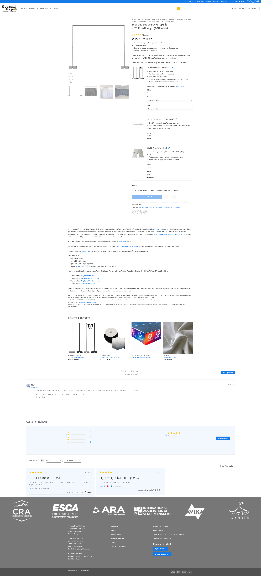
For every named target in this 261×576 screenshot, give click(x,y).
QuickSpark (160, 549)
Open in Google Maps (76, 534)
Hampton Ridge (162, 554)
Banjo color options (87, 276)
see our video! (180, 86)
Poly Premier (162, 234)
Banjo (155, 234)
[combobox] (54, 461)
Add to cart (147, 197)
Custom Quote (200, 1)
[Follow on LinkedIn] (254, 1)
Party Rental (158, 207)
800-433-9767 (189, 1)
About (226, 1)
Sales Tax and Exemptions (162, 538)
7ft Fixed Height (168, 21)
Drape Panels (82, 266)
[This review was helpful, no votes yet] (85, 492)
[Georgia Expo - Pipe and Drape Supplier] (9, 8)
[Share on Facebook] (134, 212)
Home (134, 19)
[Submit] (178, 8)
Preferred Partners (117, 538)
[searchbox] (33, 460)
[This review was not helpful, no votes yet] (89, 492)
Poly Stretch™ (178, 234)
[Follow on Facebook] (248, 1)
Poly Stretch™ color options (90, 281)
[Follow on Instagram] (251, 1)
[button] (238, 1)
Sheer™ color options (88, 283)
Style (148, 97)
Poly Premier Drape (169, 357)
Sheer (169, 234)
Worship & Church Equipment (171, 207)
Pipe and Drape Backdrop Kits (180, 19)
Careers (113, 542)
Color (149, 105)
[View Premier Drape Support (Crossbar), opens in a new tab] (175, 119)
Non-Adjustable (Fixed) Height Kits (147, 21)
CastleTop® (122, 241)
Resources (114, 526)
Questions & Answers (130, 371)
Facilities (151, 207)
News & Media (116, 534)
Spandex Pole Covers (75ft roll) (109, 357)
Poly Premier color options (90, 278)
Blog (221, 1)
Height (149, 90)
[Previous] (72, 50)
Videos (113, 530)
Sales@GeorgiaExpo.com (81, 549)
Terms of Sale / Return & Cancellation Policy (168, 534)
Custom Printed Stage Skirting (141, 357)
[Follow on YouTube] (257, 1)
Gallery (215, 1)
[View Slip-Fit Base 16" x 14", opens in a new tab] (169, 148)
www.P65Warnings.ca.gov (88, 302)
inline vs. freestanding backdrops (127, 246)
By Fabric (32, 8)
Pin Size (149, 164)
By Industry (44, 8)
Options (149, 171)
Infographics (85, 251)
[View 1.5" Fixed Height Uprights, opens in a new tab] (172, 67)
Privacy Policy (158, 530)
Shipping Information (160, 526)
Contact (208, 1)
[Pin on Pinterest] (145, 212)
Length (149, 133)
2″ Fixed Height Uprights (76, 357)
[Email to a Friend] (141, 212)
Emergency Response (118, 546)
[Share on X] (137, 212)
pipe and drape (158, 229)
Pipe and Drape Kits (159, 19)
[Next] (125, 50)
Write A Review (223, 438)
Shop (23, 8)
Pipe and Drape (144, 19)
